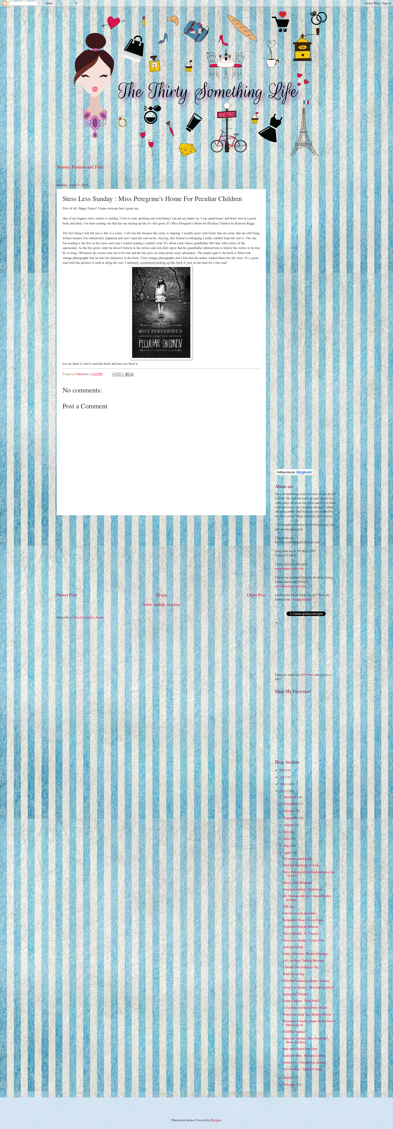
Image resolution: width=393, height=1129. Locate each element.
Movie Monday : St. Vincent (300, 933)
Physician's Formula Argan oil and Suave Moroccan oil (309, 1023)
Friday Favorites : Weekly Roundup (305, 953)
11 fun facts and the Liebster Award (305, 1007)
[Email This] (114, 374)
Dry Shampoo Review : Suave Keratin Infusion (307, 898)
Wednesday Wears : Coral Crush (303, 920)
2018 (283, 770)
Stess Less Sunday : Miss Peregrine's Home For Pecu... (305, 1040)
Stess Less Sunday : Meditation (302, 889)
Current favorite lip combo (300, 913)
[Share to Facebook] (127, 374)
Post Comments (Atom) (89, 617)
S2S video (307, 674)
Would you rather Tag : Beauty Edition (307, 1014)
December (290, 797)
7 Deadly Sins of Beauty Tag (300, 967)
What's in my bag (293, 974)
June (287, 838)
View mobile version (161, 604)
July (287, 832)
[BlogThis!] (118, 374)
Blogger (216, 1120)
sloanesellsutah (301, 599)
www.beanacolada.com (289, 568)
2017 (283, 777)
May (287, 845)
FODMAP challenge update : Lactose (306, 980)
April (287, 852)
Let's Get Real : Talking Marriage (303, 960)
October (289, 811)
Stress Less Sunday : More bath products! (309, 987)
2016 (283, 784)
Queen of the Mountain (297, 882)
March (288, 1077)
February (290, 1084)
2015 (283, 791)
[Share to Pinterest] (131, 374)
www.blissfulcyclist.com (290, 586)
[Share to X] (123, 374)
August (289, 824)
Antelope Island (293, 947)
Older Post (256, 595)
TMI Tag (288, 906)
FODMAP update (294, 1031)
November (291, 804)
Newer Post (67, 595)
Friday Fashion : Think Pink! (301, 1000)
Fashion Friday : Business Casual (303, 1055)
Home (161, 595)
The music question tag (297, 858)
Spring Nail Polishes (296, 994)
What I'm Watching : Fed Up (301, 865)
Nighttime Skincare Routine (300, 926)
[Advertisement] (161, 553)
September (291, 818)
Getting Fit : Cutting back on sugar (304, 1062)
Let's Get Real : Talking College (302, 1069)
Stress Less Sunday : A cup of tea (303, 940)
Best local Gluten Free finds (300, 1048)
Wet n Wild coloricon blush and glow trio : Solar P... (309, 874)
